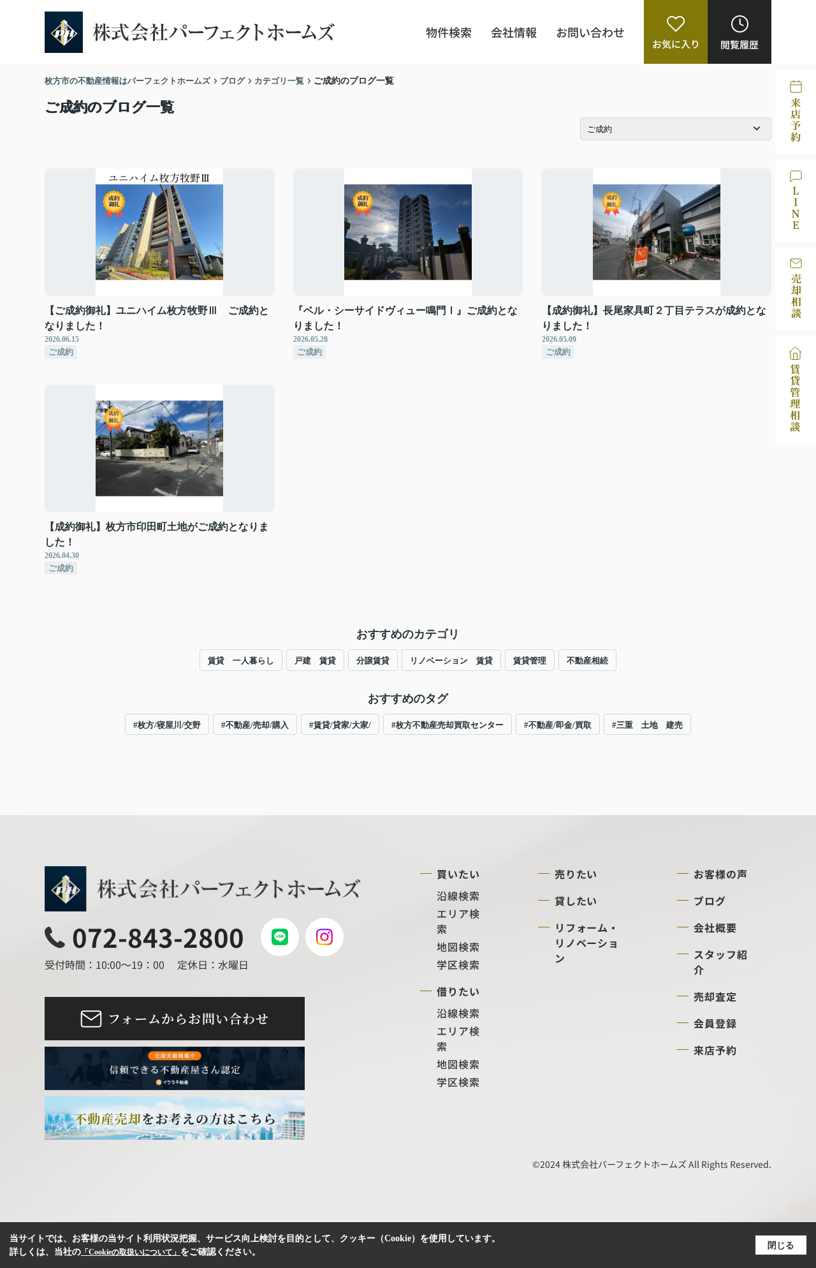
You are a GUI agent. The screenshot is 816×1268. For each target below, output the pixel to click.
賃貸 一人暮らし (241, 660)
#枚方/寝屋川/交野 (167, 725)
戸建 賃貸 (315, 660)
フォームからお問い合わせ (188, 1018)
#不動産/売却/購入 (255, 725)
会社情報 (514, 32)
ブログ (710, 900)
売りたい (576, 873)
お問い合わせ (590, 32)
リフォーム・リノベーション (587, 943)
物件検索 (449, 32)
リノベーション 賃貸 (451, 660)
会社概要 (715, 927)
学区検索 (458, 964)
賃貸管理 (529, 660)
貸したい (576, 900)
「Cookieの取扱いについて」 (130, 1252)
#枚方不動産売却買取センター (447, 725)
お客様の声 (721, 873)
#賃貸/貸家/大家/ (340, 725)
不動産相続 (587, 660)
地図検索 (458, 946)
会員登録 (715, 1023)
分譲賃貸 (373, 660)
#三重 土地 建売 (647, 725)
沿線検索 (458, 895)
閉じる (781, 1245)
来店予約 (715, 1050)
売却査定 (715, 996)
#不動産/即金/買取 (558, 725)
